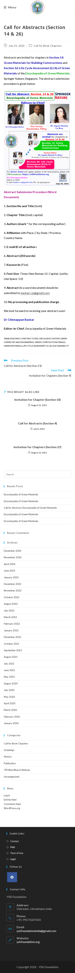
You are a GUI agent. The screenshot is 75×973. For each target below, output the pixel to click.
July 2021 (9, 663)
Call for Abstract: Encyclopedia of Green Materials (30, 507)
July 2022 (9, 610)
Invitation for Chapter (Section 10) (37, 399)
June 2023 (9, 570)
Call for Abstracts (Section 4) (37, 423)
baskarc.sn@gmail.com (35, 293)
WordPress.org (12, 808)
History (8, 756)
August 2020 (11, 683)
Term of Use (16, 853)
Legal (13, 859)
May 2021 (9, 676)
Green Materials (13, 346)
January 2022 (11, 630)
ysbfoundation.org (28, 941)
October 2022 (11, 597)
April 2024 (9, 564)
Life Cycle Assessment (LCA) (37, 346)
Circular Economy (49, 338)
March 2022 (10, 617)
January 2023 (11, 577)
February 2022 (12, 623)
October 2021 (11, 643)
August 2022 (11, 603)
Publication (10, 763)
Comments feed (12, 804)
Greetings (9, 750)
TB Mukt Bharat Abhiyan (17, 769)
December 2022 (12, 583)
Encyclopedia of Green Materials (21, 494)
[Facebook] (12, 877)
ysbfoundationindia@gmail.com (36, 931)
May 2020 (9, 696)
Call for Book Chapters (48, 45)
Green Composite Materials (50, 342)
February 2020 (12, 716)
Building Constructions (24, 338)
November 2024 (12, 557)
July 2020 (9, 690)
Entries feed (10, 799)
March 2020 (10, 709)
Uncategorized (11, 776)
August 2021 (11, 656)
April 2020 (9, 703)
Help (12, 847)
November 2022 (12, 590)
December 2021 (12, 637)
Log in (7, 795)
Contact (14, 841)
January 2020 (11, 723)
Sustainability (61, 346)
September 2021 (13, 650)
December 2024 (12, 550)
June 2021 (9, 670)
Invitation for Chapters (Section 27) (37, 447)
